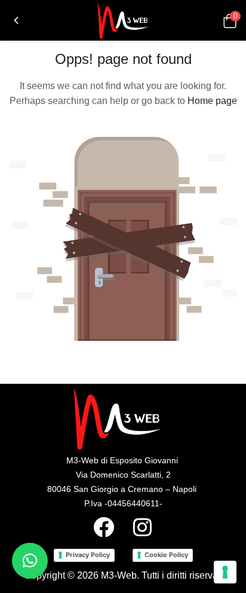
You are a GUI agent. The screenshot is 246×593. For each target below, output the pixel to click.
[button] (228, 20)
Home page (212, 101)
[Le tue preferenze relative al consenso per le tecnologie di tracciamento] (225, 572)
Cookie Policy (166, 555)
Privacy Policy (88, 555)
